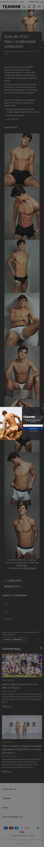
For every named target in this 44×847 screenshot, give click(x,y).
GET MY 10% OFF (33, 428)
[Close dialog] (42, 408)
